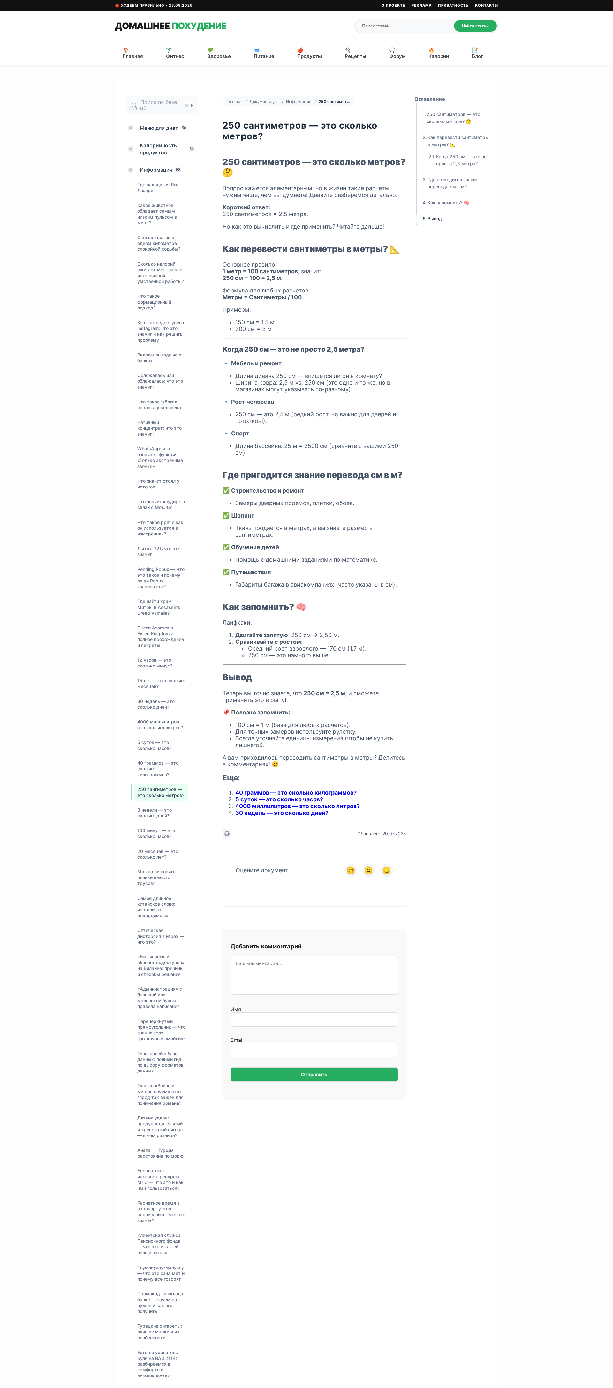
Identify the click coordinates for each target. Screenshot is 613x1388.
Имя (236, 1009)
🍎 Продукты (309, 53)
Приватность (453, 5)
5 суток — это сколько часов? (279, 799)
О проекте (393, 5)
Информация (299, 101)
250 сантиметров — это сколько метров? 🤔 (453, 118)
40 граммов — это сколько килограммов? (296, 792)
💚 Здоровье (219, 53)
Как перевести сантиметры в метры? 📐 (458, 141)
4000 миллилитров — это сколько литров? (297, 806)
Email (237, 1040)
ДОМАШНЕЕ (170, 25)
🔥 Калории (438, 53)
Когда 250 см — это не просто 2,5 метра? (461, 160)
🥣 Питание (264, 53)
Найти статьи (475, 26)
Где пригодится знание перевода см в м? (453, 183)
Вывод (435, 218)
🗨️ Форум (397, 53)
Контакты (486, 5)
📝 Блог (477, 53)
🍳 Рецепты (355, 53)
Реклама (422, 5)
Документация (264, 101)
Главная (234, 101)
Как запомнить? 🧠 (448, 202)
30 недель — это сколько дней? (282, 812)
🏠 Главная (133, 53)
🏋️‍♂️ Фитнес (175, 53)
